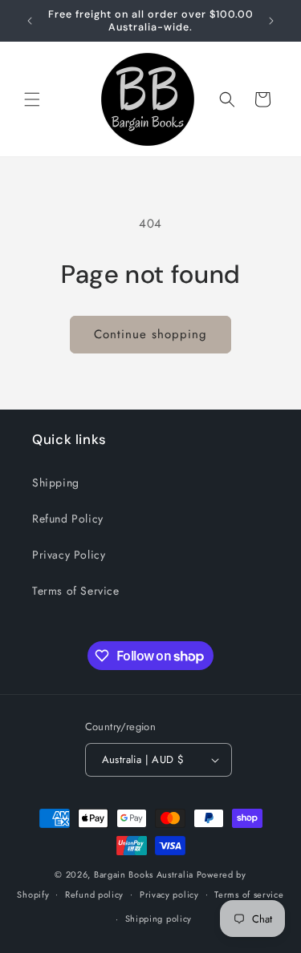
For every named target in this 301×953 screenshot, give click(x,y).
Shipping (55, 482)
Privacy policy (169, 894)
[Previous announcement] (29, 20)
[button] (32, 99)
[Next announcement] (271, 20)
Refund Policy (68, 519)
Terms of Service (76, 591)
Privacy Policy (68, 555)
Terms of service (248, 894)
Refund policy (94, 894)
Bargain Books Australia (143, 874)
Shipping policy (159, 918)
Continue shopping (150, 334)
